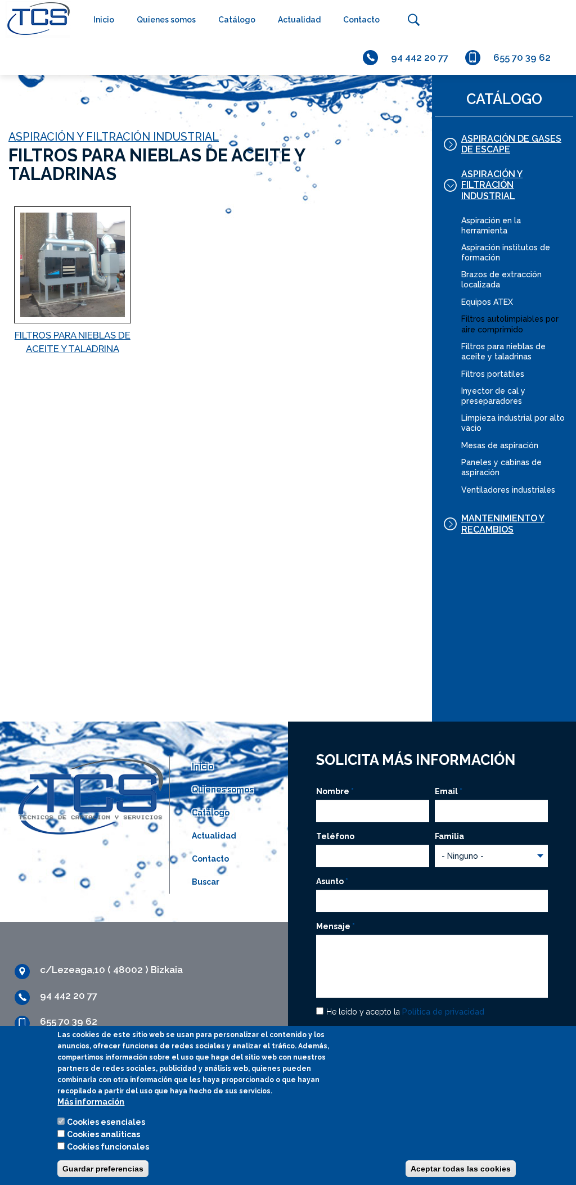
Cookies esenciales (106, 1122)
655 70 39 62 (522, 57)
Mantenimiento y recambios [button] (502, 523)
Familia (449, 836)
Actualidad (299, 19)
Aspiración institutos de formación (505, 252)
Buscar (413, 19)
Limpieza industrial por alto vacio (513, 422)
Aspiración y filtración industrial (113, 136)
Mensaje (335, 926)
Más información (90, 1101)
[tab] (504, 144)
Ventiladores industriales (508, 489)
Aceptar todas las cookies (461, 1168)
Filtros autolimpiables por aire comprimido (510, 324)
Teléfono (335, 836)
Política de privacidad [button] (443, 1011)
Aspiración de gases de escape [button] (511, 144)
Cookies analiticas (103, 1134)
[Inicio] (35, 19)
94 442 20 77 (419, 57)
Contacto (361, 19)
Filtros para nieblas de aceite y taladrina (72, 342)
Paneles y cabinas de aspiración (501, 467)
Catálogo (236, 19)
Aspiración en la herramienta (491, 225)
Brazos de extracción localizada (501, 279)
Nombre (335, 791)
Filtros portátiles (492, 374)
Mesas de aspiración (499, 445)
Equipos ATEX (487, 302)
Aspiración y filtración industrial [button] (492, 185)
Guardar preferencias (102, 1168)
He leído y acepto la (405, 1011)
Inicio (103, 19)
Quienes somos (166, 19)
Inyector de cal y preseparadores (493, 395)
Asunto (332, 881)
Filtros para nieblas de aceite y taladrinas (503, 351)
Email (448, 791)
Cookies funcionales (108, 1146)
